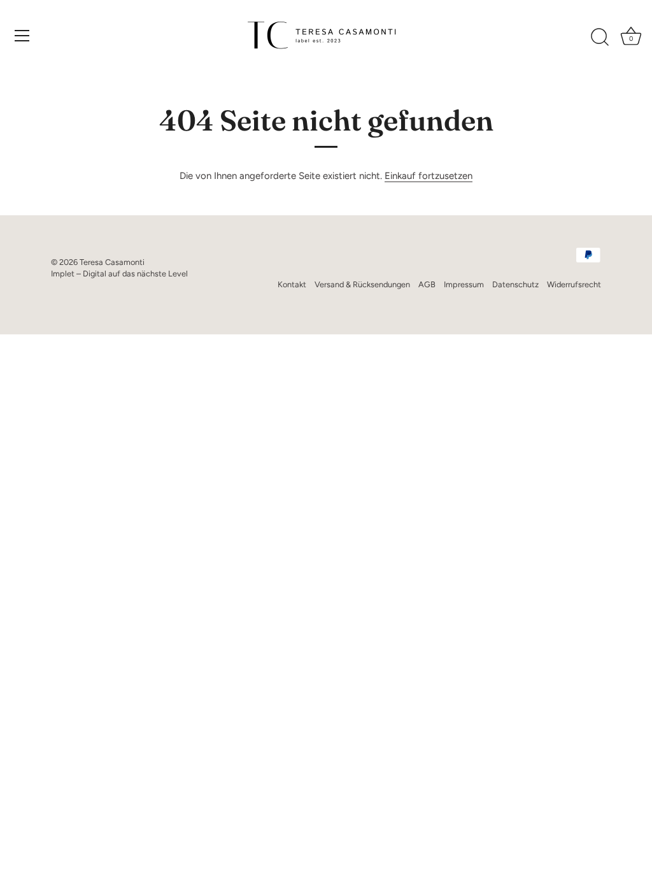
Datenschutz (515, 284)
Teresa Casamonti (112, 262)
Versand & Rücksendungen (362, 284)
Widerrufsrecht (574, 284)
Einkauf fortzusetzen (428, 176)
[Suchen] (600, 38)
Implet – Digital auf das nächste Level (119, 273)
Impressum (464, 284)
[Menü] (22, 36)
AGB (427, 284)
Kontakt (292, 284)
